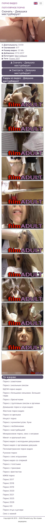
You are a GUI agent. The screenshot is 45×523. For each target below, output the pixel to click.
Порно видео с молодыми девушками (21, 441)
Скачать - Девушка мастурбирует (23, 64)
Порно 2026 (8, 502)
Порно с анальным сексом (15, 385)
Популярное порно (13, 7)
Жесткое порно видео (13, 411)
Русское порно (10, 453)
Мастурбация (21, 56)
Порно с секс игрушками (15, 456)
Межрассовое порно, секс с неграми (21, 434)
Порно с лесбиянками (13, 426)
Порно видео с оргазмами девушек (20, 445)
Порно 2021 (8, 494)
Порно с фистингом (12, 472)
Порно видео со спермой (15, 460)
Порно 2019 (8, 487)
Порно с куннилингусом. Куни (17, 422)
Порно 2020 (8, 491)
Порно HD (7, 506)
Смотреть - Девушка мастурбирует (24, 72)
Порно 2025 (8, 498)
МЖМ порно (9, 475)
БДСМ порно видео (12, 389)
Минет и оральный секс (14, 437)
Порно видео (9, 3)
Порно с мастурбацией (14, 430)
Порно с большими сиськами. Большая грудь (21, 394)
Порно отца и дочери (13, 510)
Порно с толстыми (12, 464)
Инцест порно (9, 418)
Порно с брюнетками (13, 399)
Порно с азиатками (12, 381)
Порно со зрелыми (12, 415)
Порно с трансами (11, 468)
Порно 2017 (14, 58)
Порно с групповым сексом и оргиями (21, 403)
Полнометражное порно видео (18, 449)
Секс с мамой (9, 513)
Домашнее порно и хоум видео (18, 407)
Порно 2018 (8, 483)
